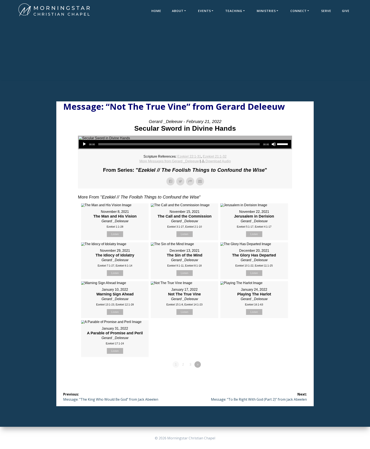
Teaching (233, 11)
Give (345, 11)
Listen (115, 234)
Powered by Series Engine (276, 376)
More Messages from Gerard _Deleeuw (169, 161)
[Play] (84, 144)
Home (156, 11)
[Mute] (274, 144)
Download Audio (218, 161)
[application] (185, 144)
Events (204, 11)
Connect (298, 11)
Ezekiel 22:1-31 (189, 156)
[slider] (283, 144)
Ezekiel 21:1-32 (215, 156)
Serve (326, 11)
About (178, 11)
